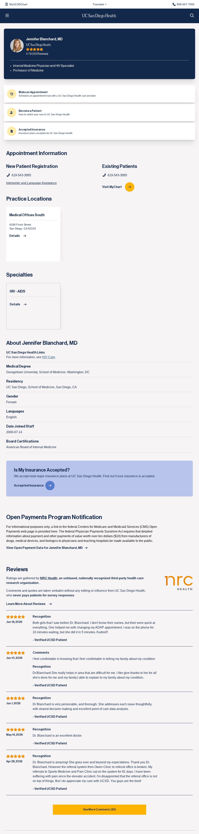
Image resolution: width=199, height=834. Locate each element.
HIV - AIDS (17, 291)
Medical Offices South (27, 215)
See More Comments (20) (99, 809)
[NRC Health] (179, 587)
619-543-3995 (117, 175)
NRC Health (48, 578)
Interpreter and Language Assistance (31, 183)
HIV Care (48, 357)
